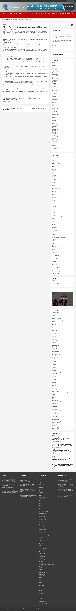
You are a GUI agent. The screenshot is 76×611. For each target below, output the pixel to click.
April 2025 (54, 86)
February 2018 (55, 148)
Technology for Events (13, 608)
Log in (53, 280)
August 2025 (54, 80)
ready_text (54, 248)
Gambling (54, 212)
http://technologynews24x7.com (10, 99)
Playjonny (54, 239)
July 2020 (54, 117)
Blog (53, 173)
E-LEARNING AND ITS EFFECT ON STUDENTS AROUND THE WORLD (13, 109)
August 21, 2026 (55, 441)
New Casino (54, 230)
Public (53, 243)
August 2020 (54, 115)
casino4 (53, 185)
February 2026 (55, 71)
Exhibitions (27, 13)
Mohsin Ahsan (13, 29)
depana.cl (54, 191)
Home (4, 13)
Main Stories (54, 224)
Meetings (67, 13)
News (53, 231)
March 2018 (54, 147)
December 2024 (55, 92)
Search (72, 25)
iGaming (53, 218)
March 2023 (54, 107)
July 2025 (54, 81)
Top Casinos (54, 259)
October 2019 (54, 127)
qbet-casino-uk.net (55, 245)
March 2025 (54, 87)
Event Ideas (34, 13)
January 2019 (54, 138)
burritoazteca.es (55, 175)
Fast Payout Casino (56, 204)
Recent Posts (56, 433)
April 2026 (54, 68)
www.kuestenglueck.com (57, 271)
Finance (53, 209)
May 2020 (54, 120)
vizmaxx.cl (54, 268)
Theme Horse (25, 608)
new (53, 228)
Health (53, 215)
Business (61, 13)
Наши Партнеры (55, 273)
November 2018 (55, 141)
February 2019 (55, 136)
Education (54, 194)
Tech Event (10, 13)
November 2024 (55, 93)
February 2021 (55, 112)
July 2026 (54, 63)
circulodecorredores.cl (56, 188)
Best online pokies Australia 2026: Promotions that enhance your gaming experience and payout (62, 438)
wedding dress (8, 101)
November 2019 (55, 126)
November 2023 (55, 98)
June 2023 (54, 102)
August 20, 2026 (55, 468)
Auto (53, 172)
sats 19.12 (54, 254)
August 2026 (54, 62)
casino (53, 178)
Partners (53, 234)
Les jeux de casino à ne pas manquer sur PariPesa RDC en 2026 (61, 458)
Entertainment (55, 196)
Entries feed (54, 282)
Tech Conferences (55, 255)
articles (53, 167)
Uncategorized (55, 265)
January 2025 (54, 90)
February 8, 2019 (6, 29)
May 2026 (54, 66)
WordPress (40, 608)
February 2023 (55, 108)
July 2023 (54, 101)
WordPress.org (55, 285)
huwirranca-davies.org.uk (57, 216)
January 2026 (54, 72)
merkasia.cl (54, 227)
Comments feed (55, 283)
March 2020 (54, 121)
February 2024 (55, 95)
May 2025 (54, 84)
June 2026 (54, 65)
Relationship (54, 251)
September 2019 (55, 129)
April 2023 (54, 105)
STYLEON (14, 33)
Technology (54, 258)
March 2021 (54, 111)
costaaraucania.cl (55, 190)
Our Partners (54, 233)
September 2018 (55, 144)
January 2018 (54, 150)
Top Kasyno (54, 261)
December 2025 (55, 74)
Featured (54, 206)
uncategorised (55, 264)
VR (3, 16)
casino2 (53, 182)
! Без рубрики (55, 157)
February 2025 (55, 89)
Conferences (46, 13)
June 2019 (54, 132)
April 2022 (54, 110)
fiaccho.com (54, 207)
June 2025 (54, 83)
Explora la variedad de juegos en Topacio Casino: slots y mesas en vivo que (62, 452)
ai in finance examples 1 (56, 164)
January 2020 (54, 123)
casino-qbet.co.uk (55, 179)
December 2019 (55, 124)
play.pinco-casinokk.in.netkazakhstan (59, 237)
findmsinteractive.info (56, 210)
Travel (53, 262)
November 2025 (55, 75)
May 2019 (54, 133)
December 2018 (55, 139)
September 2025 (55, 78)
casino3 (53, 184)
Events (53, 200)
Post (53, 240)
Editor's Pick (54, 193)
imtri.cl (53, 219)
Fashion (5, 24)
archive (53, 166)
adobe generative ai (56, 163)
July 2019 (54, 130)
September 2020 (55, 114)
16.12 (53, 160)
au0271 (53, 170)
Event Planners (18, 13)
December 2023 (55, 96)
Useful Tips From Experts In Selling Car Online (37, 108)
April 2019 (54, 135)
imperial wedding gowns (20, 69)
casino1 (53, 181)
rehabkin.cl (54, 249)
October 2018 (54, 142)
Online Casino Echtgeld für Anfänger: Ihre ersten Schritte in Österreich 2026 (62, 445)
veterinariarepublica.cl (56, 267)
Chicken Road (54, 187)
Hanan (60, 441)
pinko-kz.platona (55, 236)
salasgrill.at (54, 252)
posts (53, 242)
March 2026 (54, 69)
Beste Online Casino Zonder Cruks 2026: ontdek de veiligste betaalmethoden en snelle (62, 465)
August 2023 (54, 99)
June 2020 (54, 118)
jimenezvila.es (55, 222)
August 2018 (54, 145)
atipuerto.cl (54, 169)
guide (53, 213)
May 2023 (54, 104)
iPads (40, 13)
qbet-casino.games (56, 246)
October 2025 (54, 77)
